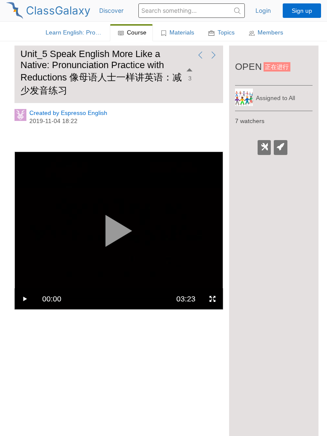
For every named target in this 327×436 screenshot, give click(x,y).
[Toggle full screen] (212, 298)
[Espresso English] (20, 118)
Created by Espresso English (68, 112)
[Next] (213, 56)
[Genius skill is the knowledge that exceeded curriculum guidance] (280, 147)
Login (263, 10)
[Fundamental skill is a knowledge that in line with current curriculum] (264, 147)
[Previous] (200, 56)
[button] (237, 11)
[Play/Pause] (25, 298)
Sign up (302, 10)
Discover (111, 10)
